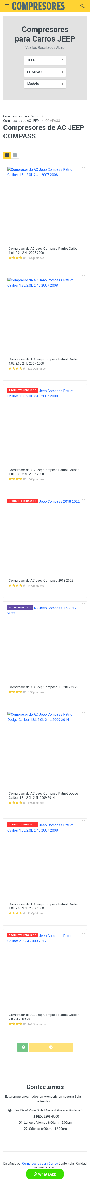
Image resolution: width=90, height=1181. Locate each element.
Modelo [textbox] (33, 84)
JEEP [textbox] (31, 60)
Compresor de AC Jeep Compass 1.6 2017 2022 (43, 687)
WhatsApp (46, 1174)
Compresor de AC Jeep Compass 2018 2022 (41, 581)
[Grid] (7, 155)
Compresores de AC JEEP (21, 120)
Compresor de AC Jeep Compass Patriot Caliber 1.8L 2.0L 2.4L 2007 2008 (44, 251)
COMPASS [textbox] (35, 72)
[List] (15, 155)
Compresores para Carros (21, 116)
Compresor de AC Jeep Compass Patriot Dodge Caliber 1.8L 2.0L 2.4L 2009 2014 (43, 796)
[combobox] (45, 60)
